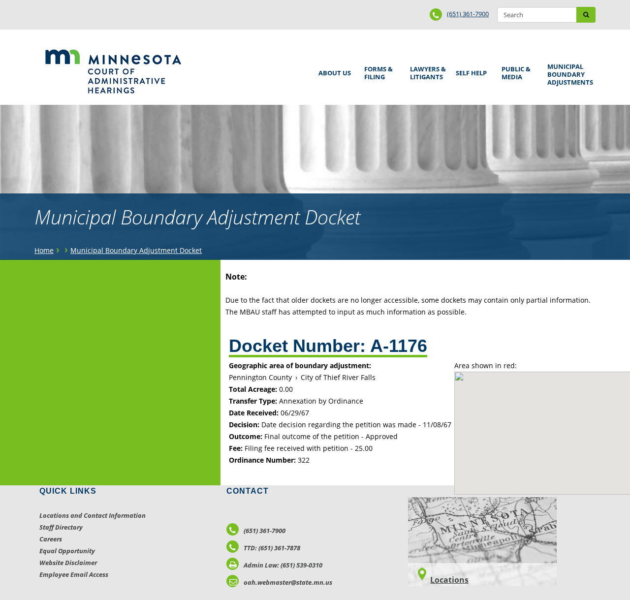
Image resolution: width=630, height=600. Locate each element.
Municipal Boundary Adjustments (568, 74)
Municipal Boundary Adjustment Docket (136, 250)
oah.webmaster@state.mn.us (288, 582)
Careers (50, 539)
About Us (333, 69)
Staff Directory (61, 527)
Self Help (469, 69)
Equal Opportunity (67, 550)
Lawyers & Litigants (426, 71)
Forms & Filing (377, 71)
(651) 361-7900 (468, 13)
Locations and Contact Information (92, 515)
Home (44, 250)
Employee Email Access (73, 574)
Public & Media (514, 71)
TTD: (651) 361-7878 (272, 547)
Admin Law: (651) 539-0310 (283, 565)
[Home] (113, 71)
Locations (449, 579)
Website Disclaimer (68, 562)
